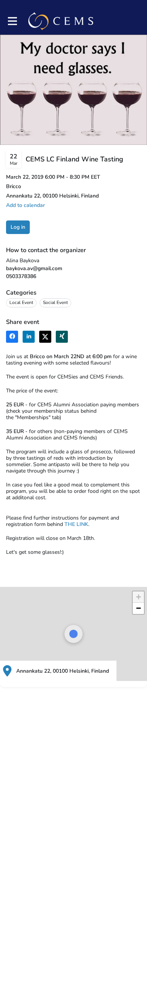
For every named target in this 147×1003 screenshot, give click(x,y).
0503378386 (21, 276)
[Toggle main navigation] (12, 21)
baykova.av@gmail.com (34, 268)
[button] (25, 205)
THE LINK (76, 524)
